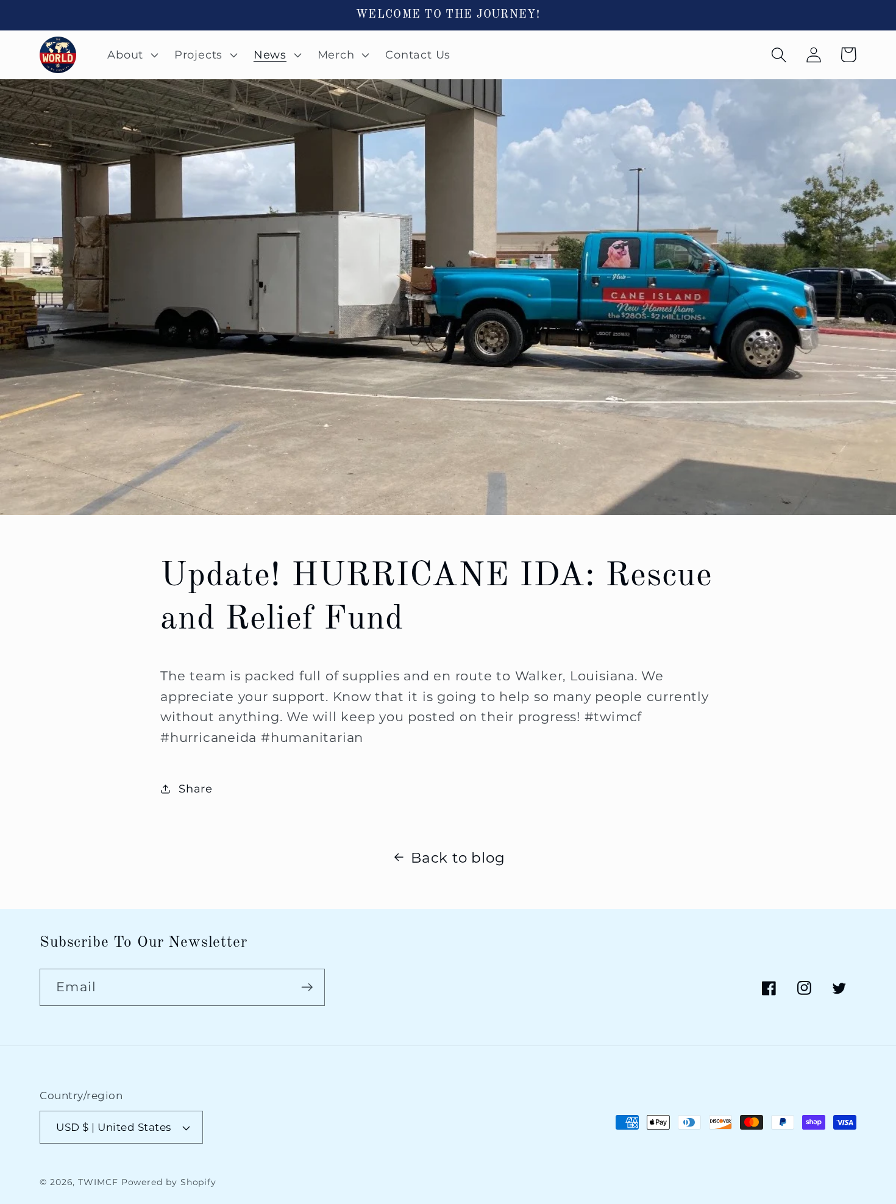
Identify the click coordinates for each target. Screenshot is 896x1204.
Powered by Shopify (168, 1182)
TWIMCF (98, 1182)
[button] (131, 54)
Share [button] (196, 789)
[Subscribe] (307, 987)
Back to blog (458, 857)
